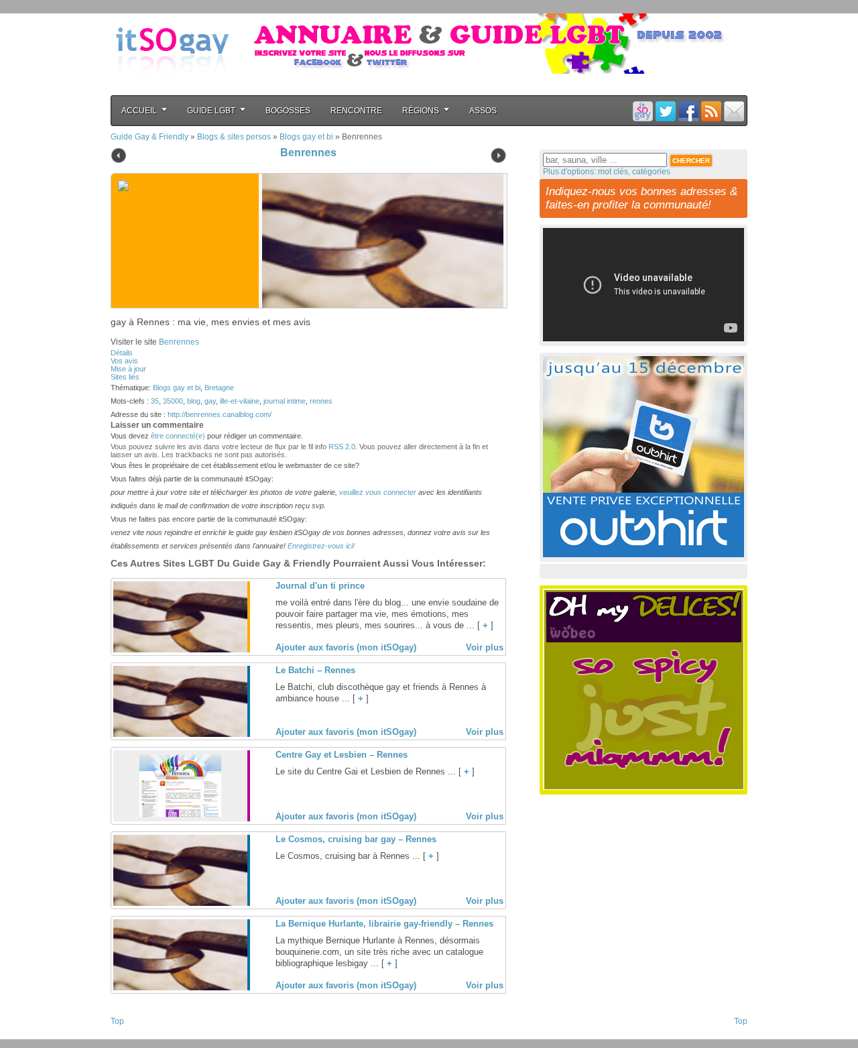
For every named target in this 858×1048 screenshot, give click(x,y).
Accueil (139, 110)
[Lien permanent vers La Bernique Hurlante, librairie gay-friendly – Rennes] (180, 988)
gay (210, 401)
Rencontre (356, 110)
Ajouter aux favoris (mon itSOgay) (345, 647)
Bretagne (219, 388)
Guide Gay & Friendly (149, 136)
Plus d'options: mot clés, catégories (606, 171)
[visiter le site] (379, 241)
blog (193, 401)
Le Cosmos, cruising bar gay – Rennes (355, 839)
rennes (321, 401)
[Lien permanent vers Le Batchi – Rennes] (180, 734)
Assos (483, 110)
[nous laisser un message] (734, 111)
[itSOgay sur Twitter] (666, 111)
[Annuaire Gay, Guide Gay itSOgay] (172, 88)
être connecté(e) (178, 436)
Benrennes (308, 152)
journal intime (284, 401)
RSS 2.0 (341, 447)
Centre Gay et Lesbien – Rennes (341, 755)
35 (155, 401)
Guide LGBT (211, 110)
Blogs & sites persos (234, 136)
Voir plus (484, 647)
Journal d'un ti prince (320, 586)
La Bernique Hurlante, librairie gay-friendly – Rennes (384, 924)
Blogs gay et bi (306, 136)
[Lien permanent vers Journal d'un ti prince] (180, 650)
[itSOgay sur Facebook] (688, 111)
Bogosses (287, 110)
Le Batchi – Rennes (315, 670)
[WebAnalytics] (137, 1035)
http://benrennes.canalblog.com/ (219, 414)
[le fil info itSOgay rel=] (711, 111)
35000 (173, 401)
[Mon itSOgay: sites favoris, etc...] (643, 111)
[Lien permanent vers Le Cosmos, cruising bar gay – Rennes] (180, 903)
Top (117, 1021)
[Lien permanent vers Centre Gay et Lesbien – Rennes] (180, 819)
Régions (420, 110)
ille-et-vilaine (239, 401)
